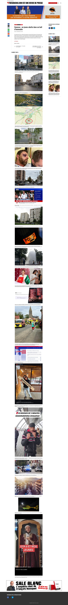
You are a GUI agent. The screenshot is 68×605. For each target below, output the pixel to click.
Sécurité (19, 24)
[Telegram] (54, 28)
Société (21, 24)
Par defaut (16, 24)
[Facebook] (50, 28)
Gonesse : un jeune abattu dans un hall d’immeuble (28, 28)
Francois (15, 31)
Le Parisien (16, 41)
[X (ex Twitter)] (52, 28)
